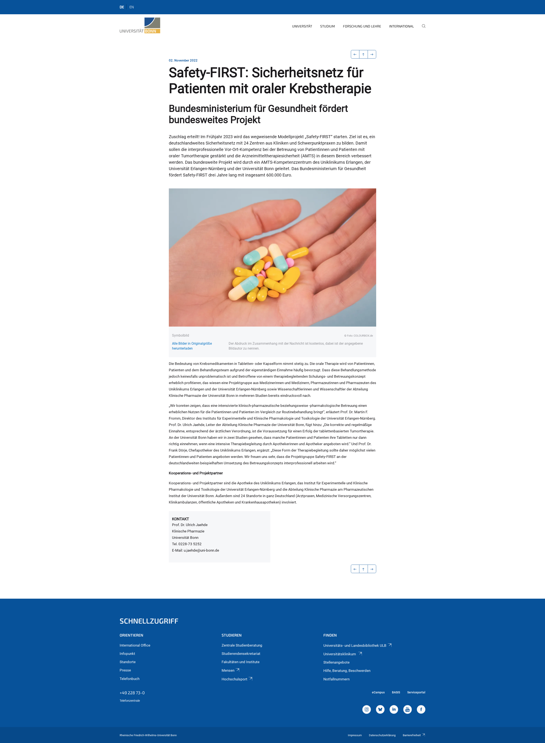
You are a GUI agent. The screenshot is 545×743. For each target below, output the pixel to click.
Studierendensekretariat (241, 653)
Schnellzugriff (149, 620)
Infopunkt (127, 653)
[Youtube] (407, 710)
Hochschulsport (234, 679)
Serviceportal (416, 692)
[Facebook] (421, 710)
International (401, 26)
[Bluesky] (380, 710)
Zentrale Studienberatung (242, 645)
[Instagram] (366, 710)
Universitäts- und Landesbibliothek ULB (354, 645)
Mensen (228, 670)
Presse (125, 670)
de (122, 7)
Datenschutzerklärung (382, 735)
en (131, 7)
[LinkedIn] (394, 710)
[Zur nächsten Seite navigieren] (372, 54)
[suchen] (422, 29)
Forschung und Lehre (362, 26)
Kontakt (180, 519)
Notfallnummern (336, 679)
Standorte (128, 662)
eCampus (378, 692)
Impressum (355, 735)
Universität (302, 26)
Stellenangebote (336, 662)
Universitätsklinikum (340, 654)
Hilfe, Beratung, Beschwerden (346, 670)
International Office (135, 645)
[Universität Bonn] (140, 25)
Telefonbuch (129, 679)
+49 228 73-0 (132, 692)
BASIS (396, 692)
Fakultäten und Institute (241, 662)
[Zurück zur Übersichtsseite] (363, 54)
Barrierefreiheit (412, 735)
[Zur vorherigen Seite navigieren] (355, 54)
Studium (327, 26)
